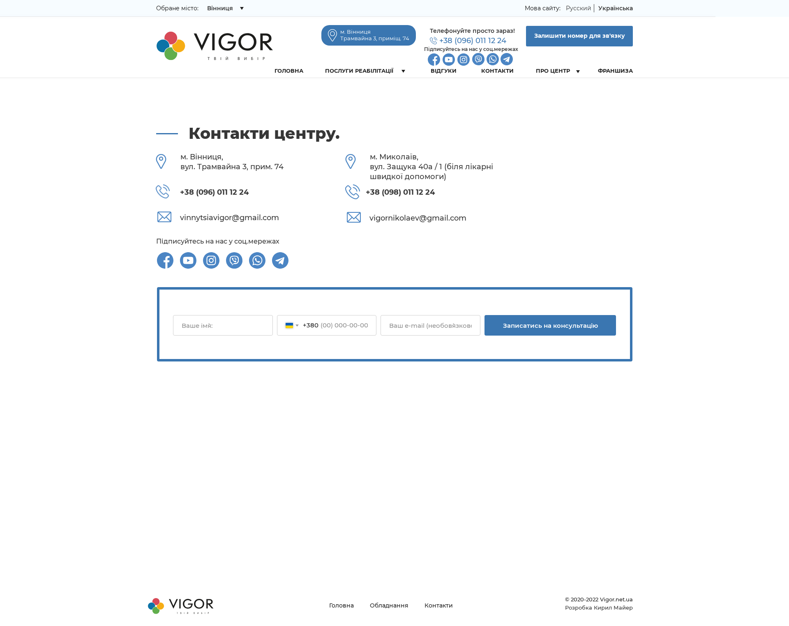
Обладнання (389, 605)
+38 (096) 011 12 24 (472, 40)
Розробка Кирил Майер (599, 607)
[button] (579, 36)
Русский (578, 8)
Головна (341, 605)
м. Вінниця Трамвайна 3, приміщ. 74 (374, 34)
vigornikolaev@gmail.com (417, 218)
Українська (615, 8)
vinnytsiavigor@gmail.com (229, 217)
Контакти (438, 605)
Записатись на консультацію (550, 325)
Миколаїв (221, 24)
